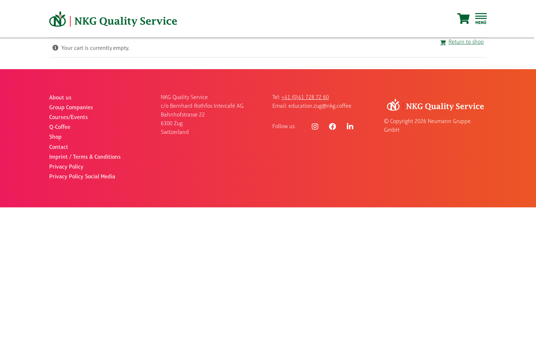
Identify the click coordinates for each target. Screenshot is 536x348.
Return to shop (466, 42)
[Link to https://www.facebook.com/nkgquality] (332, 126)
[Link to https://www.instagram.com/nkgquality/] (315, 126)
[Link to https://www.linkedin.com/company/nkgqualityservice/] (350, 126)
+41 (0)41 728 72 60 (305, 97)
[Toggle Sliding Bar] (481, 19)
